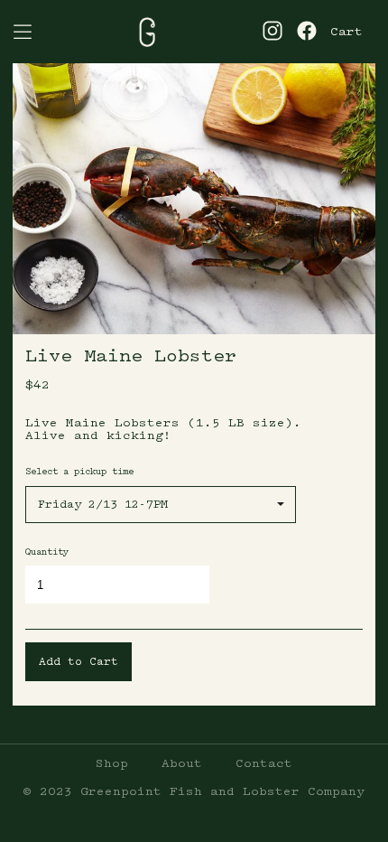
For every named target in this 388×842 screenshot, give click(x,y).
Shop (112, 763)
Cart (346, 31)
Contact (264, 763)
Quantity (47, 552)
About (182, 763)
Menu (22, 31)
